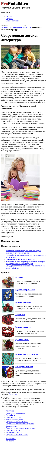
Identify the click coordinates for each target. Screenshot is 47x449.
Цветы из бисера (22, 340)
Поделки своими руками (11, 27)
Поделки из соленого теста (26, 354)
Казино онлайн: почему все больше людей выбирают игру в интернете (23, 252)
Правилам (13, 394)
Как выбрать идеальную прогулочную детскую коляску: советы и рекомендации (25, 262)
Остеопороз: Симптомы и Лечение (20, 259)
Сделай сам (26, 27)
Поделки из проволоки (25, 290)
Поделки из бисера (23, 327)
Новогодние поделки (24, 367)
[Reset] (25, 25)
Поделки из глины (23, 302)
